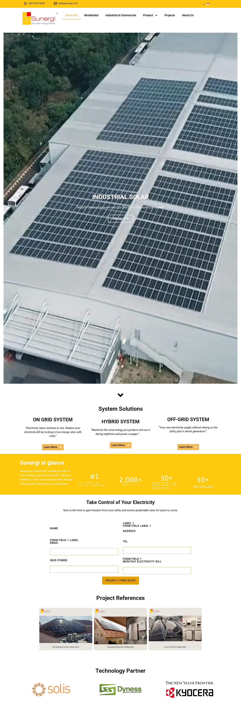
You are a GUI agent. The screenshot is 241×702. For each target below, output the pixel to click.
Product (148, 15)
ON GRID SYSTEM (53, 420)
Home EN (71, 15)
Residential (91, 15)
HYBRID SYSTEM (121, 421)
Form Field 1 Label (64, 541)
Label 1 (137, 527)
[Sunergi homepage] (40, 18)
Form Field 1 (142, 560)
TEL (125, 541)
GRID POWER (58, 560)
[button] (7, 208)
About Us (188, 15)
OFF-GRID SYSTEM (188, 419)
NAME (54, 528)
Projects (170, 15)
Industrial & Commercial (121, 15)
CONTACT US (121, 218)
